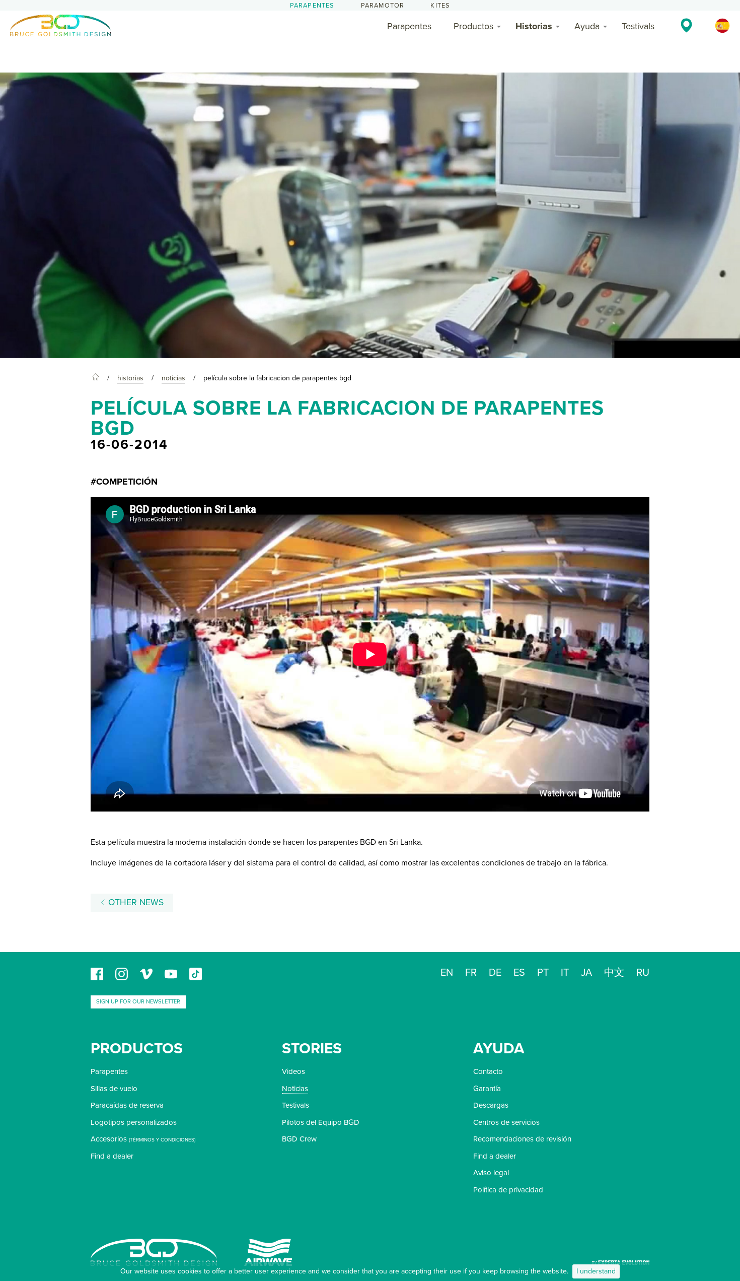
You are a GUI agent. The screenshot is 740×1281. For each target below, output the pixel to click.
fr (471, 973)
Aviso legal (491, 1172)
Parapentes (312, 6)
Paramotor (383, 6)
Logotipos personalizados (134, 1122)
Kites (440, 6)
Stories (312, 1048)
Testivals (638, 26)
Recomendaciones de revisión (522, 1138)
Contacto (488, 1071)
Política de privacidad (508, 1189)
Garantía (487, 1088)
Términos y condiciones (162, 1140)
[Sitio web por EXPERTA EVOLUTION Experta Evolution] (620, 1259)
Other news (135, 902)
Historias (533, 26)
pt (543, 973)
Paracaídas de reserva (127, 1105)
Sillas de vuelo (114, 1088)
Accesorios (109, 1138)
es (519, 973)
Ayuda (587, 26)
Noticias (295, 1088)
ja (586, 973)
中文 (614, 973)
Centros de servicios (506, 1122)
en (446, 973)
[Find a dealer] (686, 25)
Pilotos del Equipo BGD (320, 1122)
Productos (473, 26)
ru (642, 973)
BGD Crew (299, 1138)
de (495, 973)
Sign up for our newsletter (138, 1001)
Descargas (490, 1105)
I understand (596, 1271)
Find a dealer (112, 1156)
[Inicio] (95, 378)
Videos (293, 1071)
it (565, 973)
